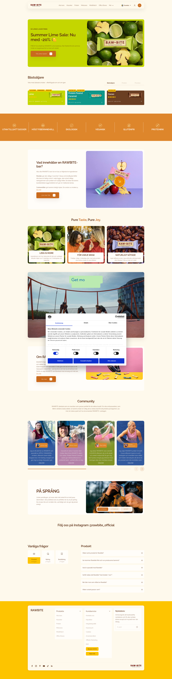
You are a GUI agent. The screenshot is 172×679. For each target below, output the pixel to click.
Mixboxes (84, 5)
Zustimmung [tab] (59, 323)
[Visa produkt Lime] (62, 101)
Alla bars (61, 5)
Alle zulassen (112, 361)
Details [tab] (86, 323)
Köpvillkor (89, 620)
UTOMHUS (114, 509)
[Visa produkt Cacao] (141, 101)
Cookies (88, 632)
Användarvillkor (91, 636)
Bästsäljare (111, 83)
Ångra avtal (92, 653)
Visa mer (41, 463)
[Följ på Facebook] (32, 666)
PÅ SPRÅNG (103, 509)
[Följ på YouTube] (43, 666)
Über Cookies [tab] (113, 323)
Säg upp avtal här (92, 649)
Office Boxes (103, 5)
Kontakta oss (90, 615)
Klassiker (69, 5)
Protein (76, 5)
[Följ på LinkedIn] (51, 666)
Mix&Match (93, 5)
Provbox (137, 83)
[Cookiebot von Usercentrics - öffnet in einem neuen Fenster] (116, 317)
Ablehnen (60, 361)
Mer (110, 5)
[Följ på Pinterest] (40, 666)
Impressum (89, 628)
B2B (87, 644)
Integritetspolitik (91, 624)
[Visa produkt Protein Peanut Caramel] (101, 102)
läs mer (38, 190)
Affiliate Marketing (91, 640)
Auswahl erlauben (86, 361)
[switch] (75, 353)
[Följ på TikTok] (47, 666)
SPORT (126, 509)
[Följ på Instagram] (36, 666)
